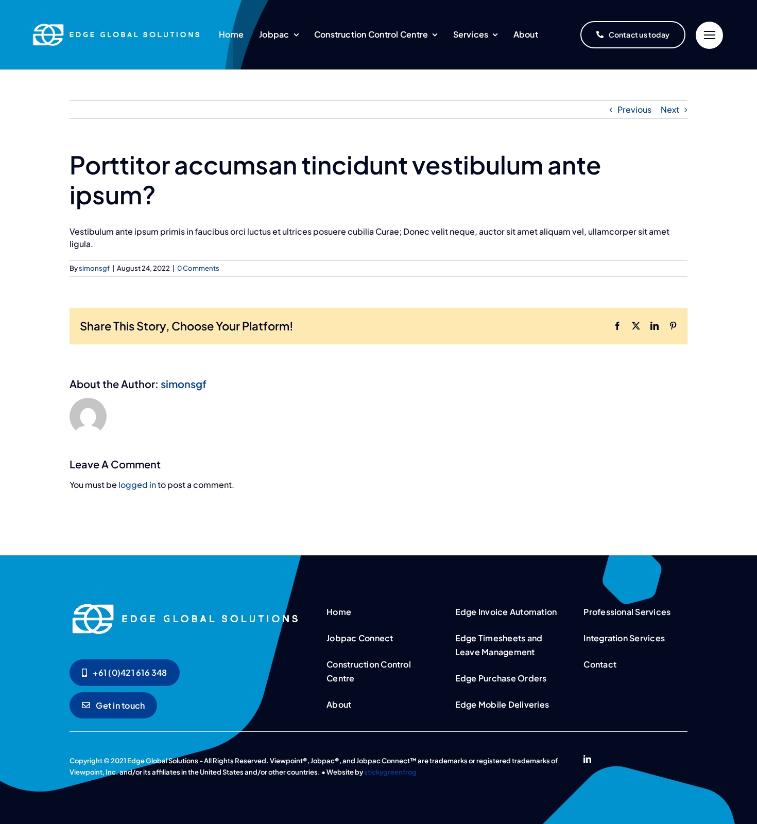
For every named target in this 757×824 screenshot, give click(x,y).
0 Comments (198, 268)
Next (670, 109)
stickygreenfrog (390, 772)
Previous (634, 109)
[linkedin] (587, 759)
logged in (137, 484)
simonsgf (94, 268)
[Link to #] (709, 35)
